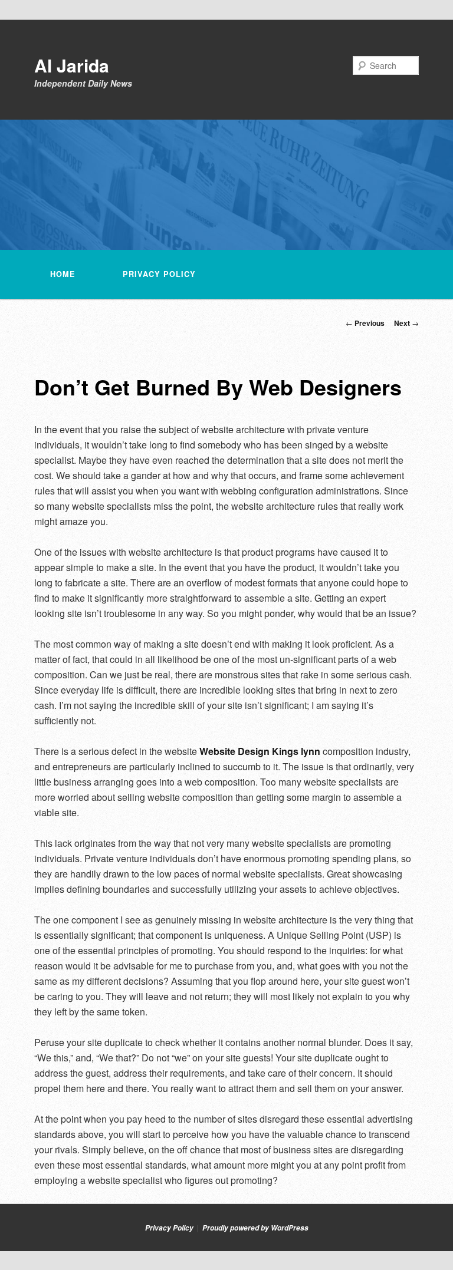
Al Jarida (71, 65)
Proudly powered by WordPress (255, 1228)
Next (406, 323)
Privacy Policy (159, 274)
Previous (365, 323)
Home (63, 274)
